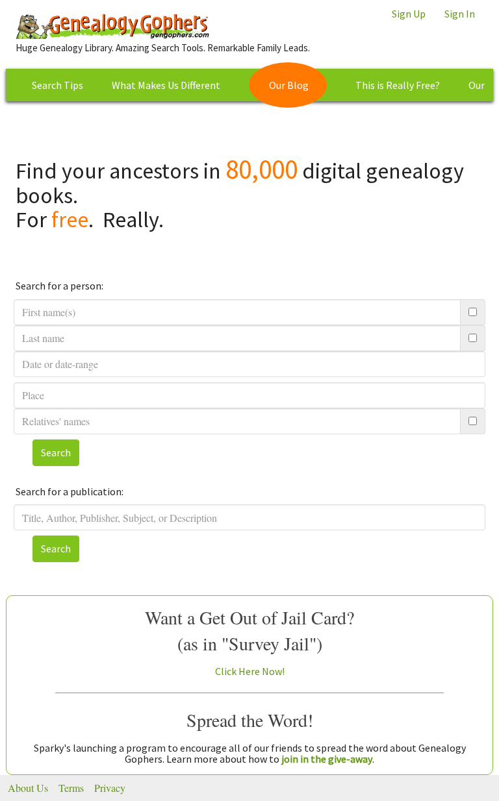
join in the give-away (326, 758)
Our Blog (289, 85)
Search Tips (57, 85)
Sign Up (409, 13)
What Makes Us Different (166, 85)
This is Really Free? (397, 85)
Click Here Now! (250, 671)
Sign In (459, 13)
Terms (71, 788)
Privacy (109, 788)
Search (56, 452)
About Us (28, 788)
